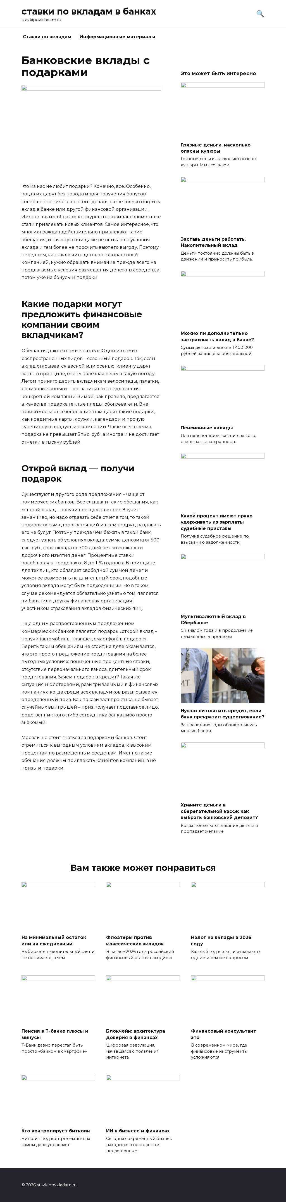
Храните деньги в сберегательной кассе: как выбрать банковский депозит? (219, 811)
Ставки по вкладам (47, 36)
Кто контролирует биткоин (56, 1130)
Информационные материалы (117, 36)
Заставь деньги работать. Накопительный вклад (213, 242)
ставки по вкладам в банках (89, 11)
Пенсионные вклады (207, 427)
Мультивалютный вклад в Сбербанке (213, 619)
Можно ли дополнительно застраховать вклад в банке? (217, 336)
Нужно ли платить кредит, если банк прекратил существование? (222, 714)
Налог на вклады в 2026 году (221, 940)
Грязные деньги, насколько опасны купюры (216, 147)
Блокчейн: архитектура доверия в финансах (135, 1034)
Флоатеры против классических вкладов (135, 940)
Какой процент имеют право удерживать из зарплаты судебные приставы (216, 522)
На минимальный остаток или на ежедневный (54, 940)
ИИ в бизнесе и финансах (138, 1130)
